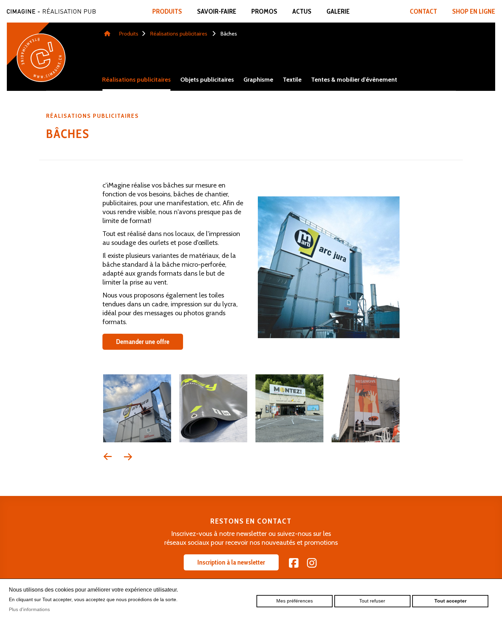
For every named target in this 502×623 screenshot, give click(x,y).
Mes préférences (294, 601)
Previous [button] (107, 456)
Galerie (338, 11)
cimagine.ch (51, 10)
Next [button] (128, 456)
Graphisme (258, 79)
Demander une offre (142, 341)
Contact (423, 11)
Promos (264, 11)
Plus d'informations (29, 609)
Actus (301, 11)
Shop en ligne (473, 11)
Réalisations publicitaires (178, 33)
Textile (292, 79)
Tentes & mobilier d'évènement (354, 79)
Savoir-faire (216, 11)
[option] (137, 409)
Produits (167, 11)
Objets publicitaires (207, 79)
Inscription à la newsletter (231, 562)
